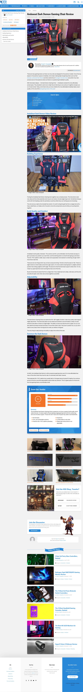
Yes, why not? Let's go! (71, 500)
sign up (33, 673)
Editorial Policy (10, 676)
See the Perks (73, 676)
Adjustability (5, 37)
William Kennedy (59, 629)
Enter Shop (60, 500)
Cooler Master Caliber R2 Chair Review (64, 451)
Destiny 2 (25, 6)
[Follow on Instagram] (31, 680)
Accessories (63, 563)
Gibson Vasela (59, 612)
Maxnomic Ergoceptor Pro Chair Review (64, 482)
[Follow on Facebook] (29, 680)
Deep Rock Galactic (16, 6)
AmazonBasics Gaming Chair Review (35, 482)
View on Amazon (34, 430)
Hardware (35, 10)
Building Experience (7, 33)
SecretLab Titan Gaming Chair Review (64, 466)
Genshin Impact (51, 6)
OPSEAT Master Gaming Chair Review (35, 466)
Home (29, 10)
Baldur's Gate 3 (5, 6)
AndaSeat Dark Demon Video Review (11, 31)
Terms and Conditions (10, 681)
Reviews (70, 579)
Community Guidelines (10, 671)
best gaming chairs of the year (47, 88)
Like (11, 19)
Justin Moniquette (59, 560)
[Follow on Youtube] (34, 680)
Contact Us (10, 673)
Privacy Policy (10, 678)
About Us (10, 668)
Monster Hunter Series (74, 6)
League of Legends (62, 6)
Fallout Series (42, 6)
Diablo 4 (32, 6)
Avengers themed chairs (61, 78)
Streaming (73, 648)
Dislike (17, 19)
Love (6, 19)
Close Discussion (34, 530)
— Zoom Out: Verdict (7, 41)
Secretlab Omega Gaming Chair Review (36, 451)
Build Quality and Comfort (8, 35)
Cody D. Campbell (9, 14)
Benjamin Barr (76, 70)
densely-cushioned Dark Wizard (35, 78)
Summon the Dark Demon (8, 39)
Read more (57, 66)
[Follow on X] (26, 680)
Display (62, 579)
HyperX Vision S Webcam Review (66, 644)
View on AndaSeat (44, 430)
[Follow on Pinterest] (36, 680)
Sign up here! (63, 540)
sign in (57, 538)
